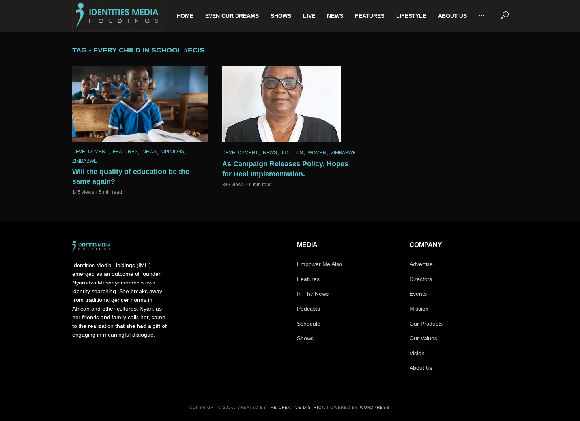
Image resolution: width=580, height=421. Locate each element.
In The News (313, 293)
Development (90, 151)
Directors (421, 279)
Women (317, 152)
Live (309, 16)
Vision (417, 353)
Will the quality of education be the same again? (130, 177)
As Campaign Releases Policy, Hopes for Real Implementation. (285, 169)
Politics (292, 152)
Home (185, 16)
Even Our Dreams (232, 16)
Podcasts (308, 308)
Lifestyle (411, 16)
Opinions (172, 151)
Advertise (421, 264)
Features (369, 16)
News (335, 16)
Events (418, 293)
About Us (452, 16)
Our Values (423, 338)
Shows (281, 16)
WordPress (374, 407)
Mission (419, 308)
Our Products (426, 323)
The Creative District (296, 407)
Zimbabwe (84, 161)
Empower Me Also (319, 264)
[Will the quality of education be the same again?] (140, 104)
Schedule (308, 323)
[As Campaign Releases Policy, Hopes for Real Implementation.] (290, 104)
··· (482, 16)
